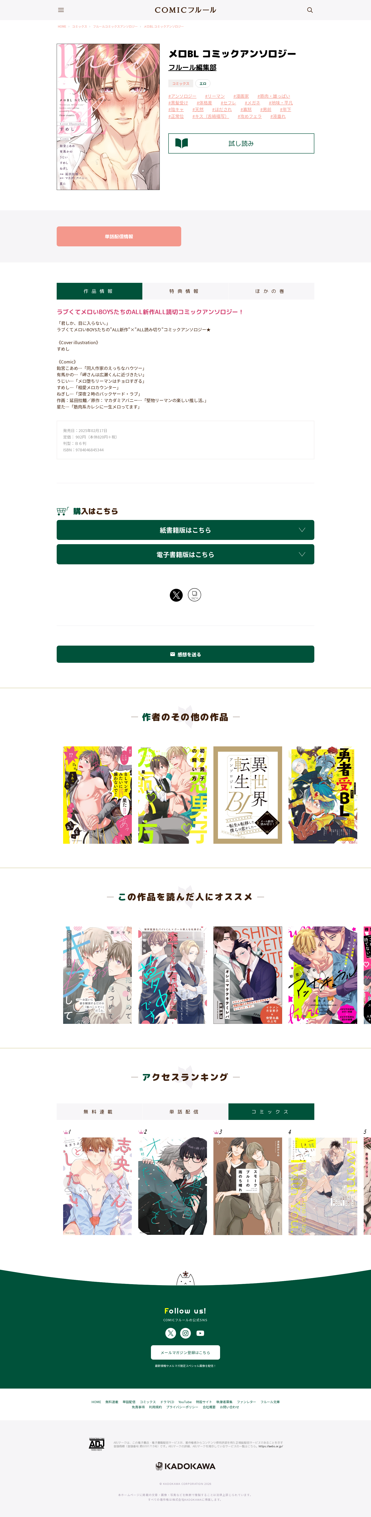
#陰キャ (176, 109)
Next (300, 793)
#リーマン (215, 96)
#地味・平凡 (281, 102)
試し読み (241, 143)
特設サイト (204, 1401)
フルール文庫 (270, 1401)
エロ (202, 83)
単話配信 (129, 1401)
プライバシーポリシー (182, 1407)
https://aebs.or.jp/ (271, 1446)
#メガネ (252, 102)
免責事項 (138, 1407)
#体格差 (204, 102)
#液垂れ (278, 116)
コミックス (79, 26)
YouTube (185, 1401)
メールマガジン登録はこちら (185, 1352)
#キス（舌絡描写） (210, 116)
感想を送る (185, 654)
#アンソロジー (182, 96)
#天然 (198, 109)
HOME (62, 26)
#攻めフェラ (250, 116)
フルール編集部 (192, 67)
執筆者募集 (224, 1401)
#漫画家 (241, 96)
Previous (70, 793)
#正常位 (176, 116)
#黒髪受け (178, 102)
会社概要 (209, 1407)
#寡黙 (246, 109)
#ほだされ (222, 109)
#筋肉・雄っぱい (273, 96)
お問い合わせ (229, 1407)
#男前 (265, 109)
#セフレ (228, 102)
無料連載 (111, 1401)
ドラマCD (167, 1401)
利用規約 (155, 1407)
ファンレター (246, 1401)
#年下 (285, 109)
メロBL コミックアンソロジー (164, 26)
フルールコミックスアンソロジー (115, 26)
